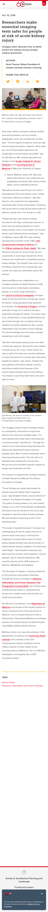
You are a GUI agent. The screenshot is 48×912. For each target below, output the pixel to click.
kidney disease (8, 682)
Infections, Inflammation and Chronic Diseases (22, 685)
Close (42, 895)
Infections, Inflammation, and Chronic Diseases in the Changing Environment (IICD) (22, 582)
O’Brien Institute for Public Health (20, 248)
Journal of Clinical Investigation (19, 295)
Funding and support (24, 887)
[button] (9, 81)
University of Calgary (27, 306)
